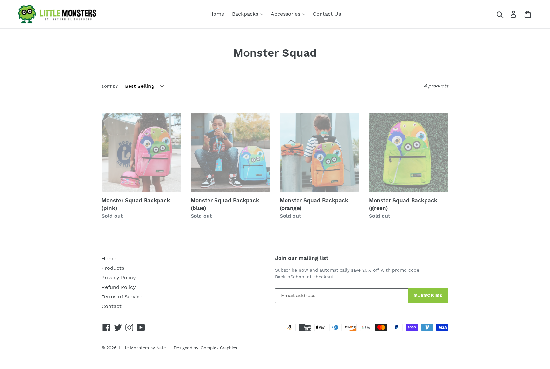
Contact (112, 306)
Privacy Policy (119, 278)
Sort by (110, 86)
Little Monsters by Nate (142, 347)
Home (216, 14)
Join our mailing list (301, 258)
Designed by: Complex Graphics (205, 347)
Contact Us (327, 14)
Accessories (286, 14)
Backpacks (246, 14)
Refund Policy (119, 287)
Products (113, 268)
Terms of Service (122, 297)
